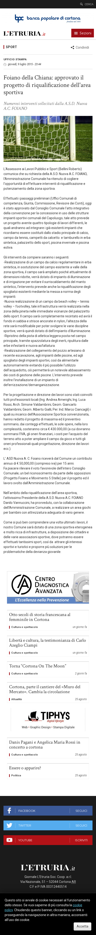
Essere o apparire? (48, 771)
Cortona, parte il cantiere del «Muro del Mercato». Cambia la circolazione (48, 693)
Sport (11, 47)
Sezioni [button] (85, 33)
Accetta (82, 926)
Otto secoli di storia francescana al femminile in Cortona (48, 620)
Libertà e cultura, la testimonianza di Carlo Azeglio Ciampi (48, 646)
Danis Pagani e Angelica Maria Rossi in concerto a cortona (48, 748)
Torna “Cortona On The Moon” (48, 669)
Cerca (89, 4)
